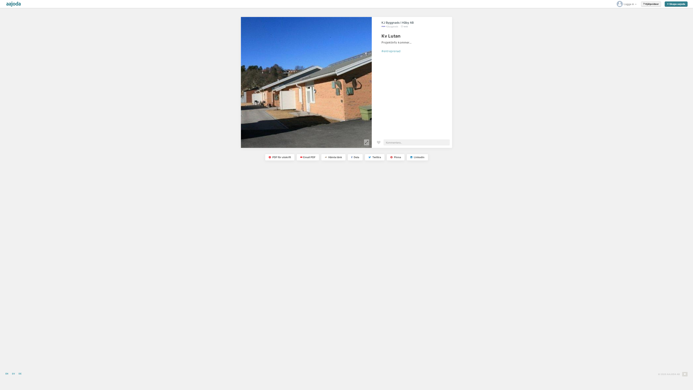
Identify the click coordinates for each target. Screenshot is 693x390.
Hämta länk (335, 157)
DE (20, 373)
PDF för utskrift (281, 157)
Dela (356, 157)
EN (6, 373)
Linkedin (418, 157)
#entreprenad (391, 51)
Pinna (397, 157)
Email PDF (309, 157)
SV (13, 373)
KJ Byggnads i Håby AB (398, 22)
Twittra (376, 157)
